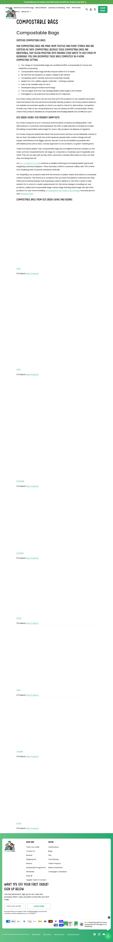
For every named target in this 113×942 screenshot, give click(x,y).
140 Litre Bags (20, 481)
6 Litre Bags (19, 751)
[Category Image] (56, 263)
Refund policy (36, 934)
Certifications (53, 847)
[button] (26, 12)
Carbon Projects (54, 863)
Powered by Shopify (23, 934)
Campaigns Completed (57, 872)
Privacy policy (47, 934)
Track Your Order (32, 847)
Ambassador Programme (36, 867)
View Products (32, 273)
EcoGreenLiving (12, 934)
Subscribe (39, 906)
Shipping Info (31, 859)
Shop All (29, 876)
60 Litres (18, 823)
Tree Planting (53, 859)
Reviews (29, 855)
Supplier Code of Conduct (36, 880)
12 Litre (18, 369)
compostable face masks (56, 190)
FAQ (49, 855)
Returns (29, 863)
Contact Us (30, 851)
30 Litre (18, 690)
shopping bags (26, 193)
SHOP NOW (102, 9)
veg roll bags (73, 190)
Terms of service (59, 934)
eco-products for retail (30, 163)
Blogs (50, 851)
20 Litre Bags (20, 553)
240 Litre (18, 618)
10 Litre (18, 268)
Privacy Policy (33, 911)
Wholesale (30, 872)
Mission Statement (55, 867)
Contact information (73, 934)
